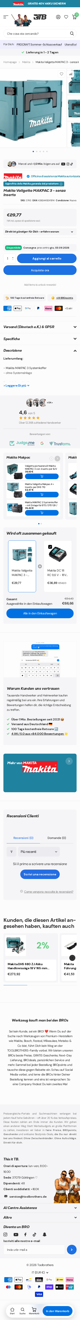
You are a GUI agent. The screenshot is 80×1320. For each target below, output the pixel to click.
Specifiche (11, 339)
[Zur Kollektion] (57, 458)
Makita (26, 62)
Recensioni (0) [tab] (23, 838)
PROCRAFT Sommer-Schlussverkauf (39, 44)
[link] (22, 554)
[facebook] (25, 1234)
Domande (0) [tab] (57, 838)
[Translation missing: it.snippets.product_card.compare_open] (66, 17)
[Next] (72, 958)
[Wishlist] (61, 73)
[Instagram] (68, 164)
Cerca (72, 33)
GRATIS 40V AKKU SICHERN (46, 3)
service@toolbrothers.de (28, 1196)
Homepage (10, 62)
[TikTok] (71, 164)
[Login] (58, 17)
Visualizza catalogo (5, 17)
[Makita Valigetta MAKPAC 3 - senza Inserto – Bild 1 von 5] (40, 108)
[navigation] (33, 151)
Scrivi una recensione (40, 874)
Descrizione (12, 350)
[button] (13, 255)
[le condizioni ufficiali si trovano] (61, 184)
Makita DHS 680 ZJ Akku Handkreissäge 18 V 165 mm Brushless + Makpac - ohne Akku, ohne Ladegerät (27, 966)
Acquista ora (40, 270)
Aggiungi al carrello (46, 258)
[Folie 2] (41, 523)
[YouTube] (63, 164)
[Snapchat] (44, 1234)
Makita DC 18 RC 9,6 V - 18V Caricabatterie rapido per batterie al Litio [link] (56, 572)
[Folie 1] (38, 523)
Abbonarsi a (72, 1249)
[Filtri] (11, 851)
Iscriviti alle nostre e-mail (21, 1241)
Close (40, 1208)
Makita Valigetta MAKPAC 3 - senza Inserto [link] (22, 572)
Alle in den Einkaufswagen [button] (40, 613)
